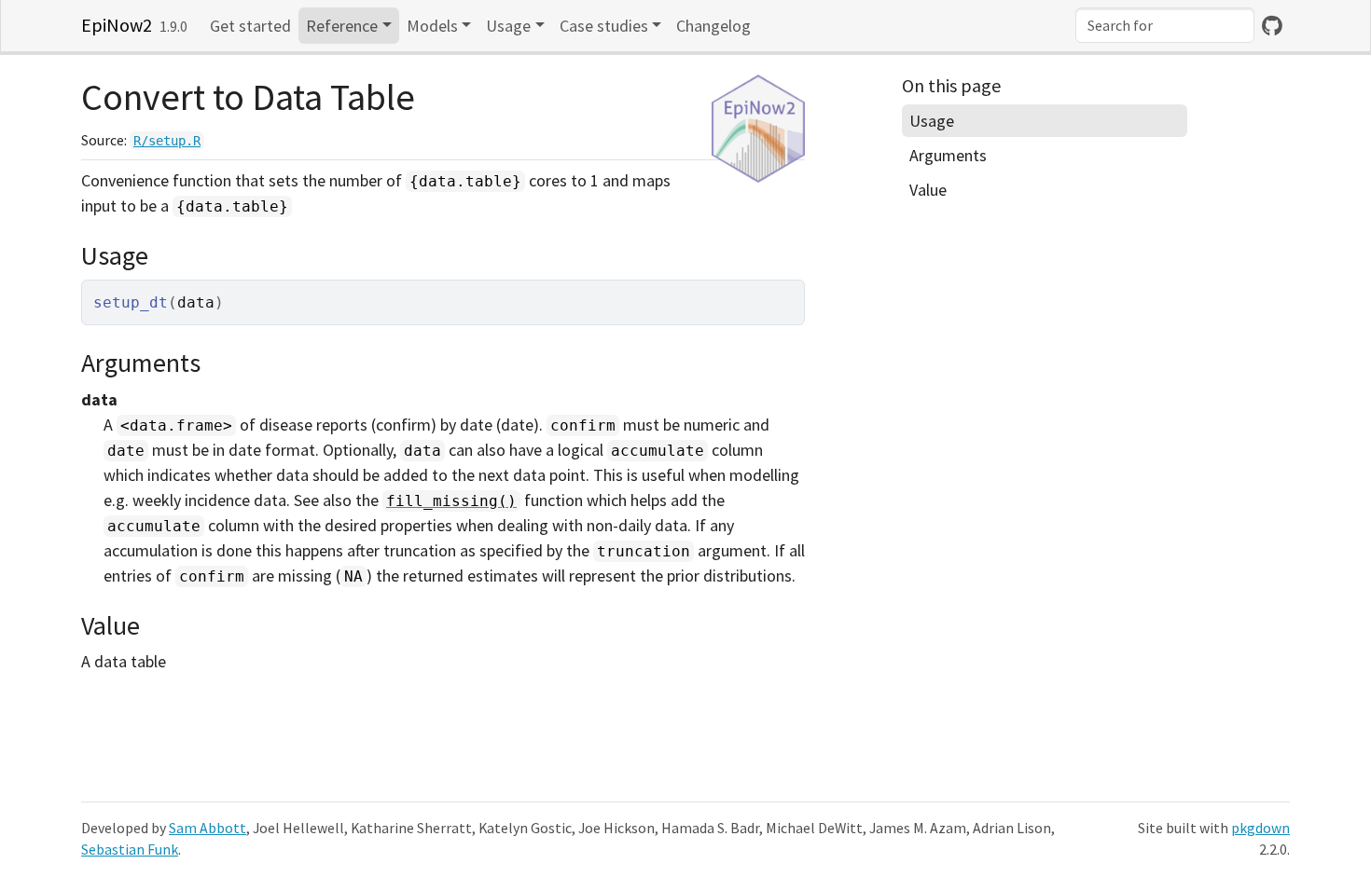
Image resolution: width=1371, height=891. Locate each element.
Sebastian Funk (129, 849)
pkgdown (1260, 828)
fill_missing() (451, 501)
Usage (508, 25)
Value (928, 189)
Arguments (948, 155)
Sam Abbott (207, 828)
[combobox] (1164, 25)
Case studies (604, 25)
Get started (250, 25)
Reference (342, 25)
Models (432, 25)
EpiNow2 (116, 24)
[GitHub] (1272, 25)
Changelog (713, 25)
